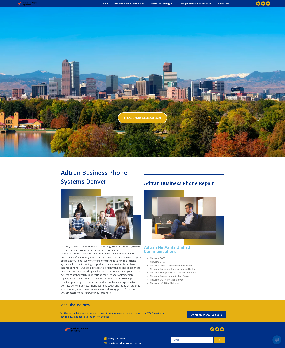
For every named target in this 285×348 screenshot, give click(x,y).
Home (104, 3)
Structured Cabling (159, 3)
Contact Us (223, 3)
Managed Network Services (193, 3)
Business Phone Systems (127, 3)
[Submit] (219, 340)
